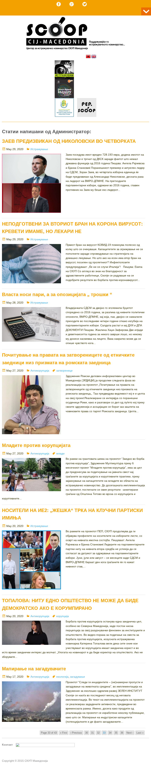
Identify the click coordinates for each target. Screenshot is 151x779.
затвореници (64, 370)
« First (63, 732)
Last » (140, 732)
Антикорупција (39, 370)
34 (110, 732)
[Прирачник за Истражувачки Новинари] (64, 89)
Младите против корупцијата (36, 445)
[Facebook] (58, 4)
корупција (62, 616)
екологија (62, 676)
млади (60, 453)
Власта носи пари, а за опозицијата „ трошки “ (57, 294)
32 (98, 732)
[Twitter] (84, 4)
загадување (77, 676)
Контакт (7, 744)
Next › (129, 732)
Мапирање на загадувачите (34, 668)
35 (116, 732)
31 (92, 732)
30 (86, 732)
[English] (93, 56)
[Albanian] (88, 56)
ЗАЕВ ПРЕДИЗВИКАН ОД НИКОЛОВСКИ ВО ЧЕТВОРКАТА (69, 141)
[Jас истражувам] (64, 70)
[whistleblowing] (64, 108)
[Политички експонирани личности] (86, 108)
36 (122, 732)
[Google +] (71, 4)
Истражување (39, 149)
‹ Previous (76, 732)
